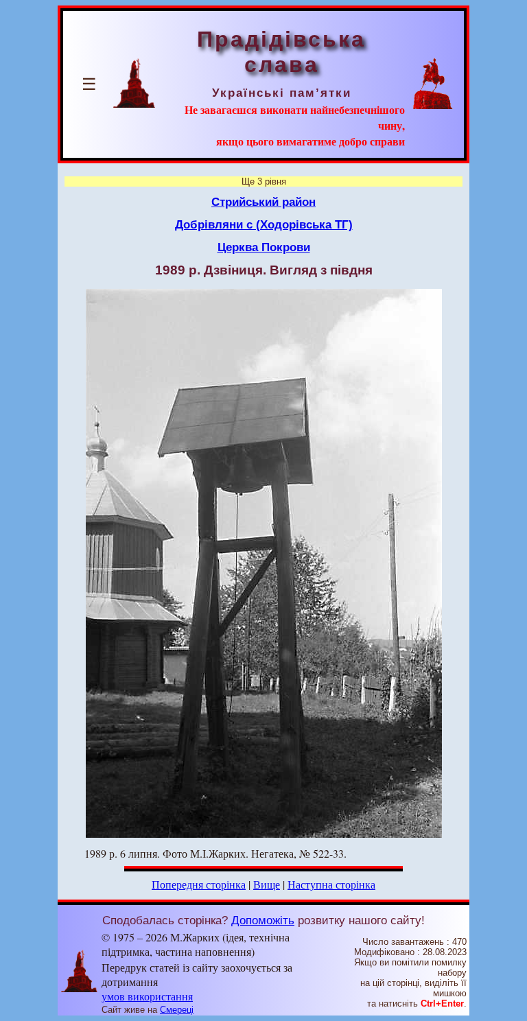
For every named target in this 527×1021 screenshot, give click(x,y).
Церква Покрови (264, 247)
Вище (266, 884)
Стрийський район (263, 202)
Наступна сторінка (331, 884)
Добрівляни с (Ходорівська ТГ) (264, 224)
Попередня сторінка (199, 884)
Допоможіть (262, 920)
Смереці (177, 1010)
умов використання (147, 996)
